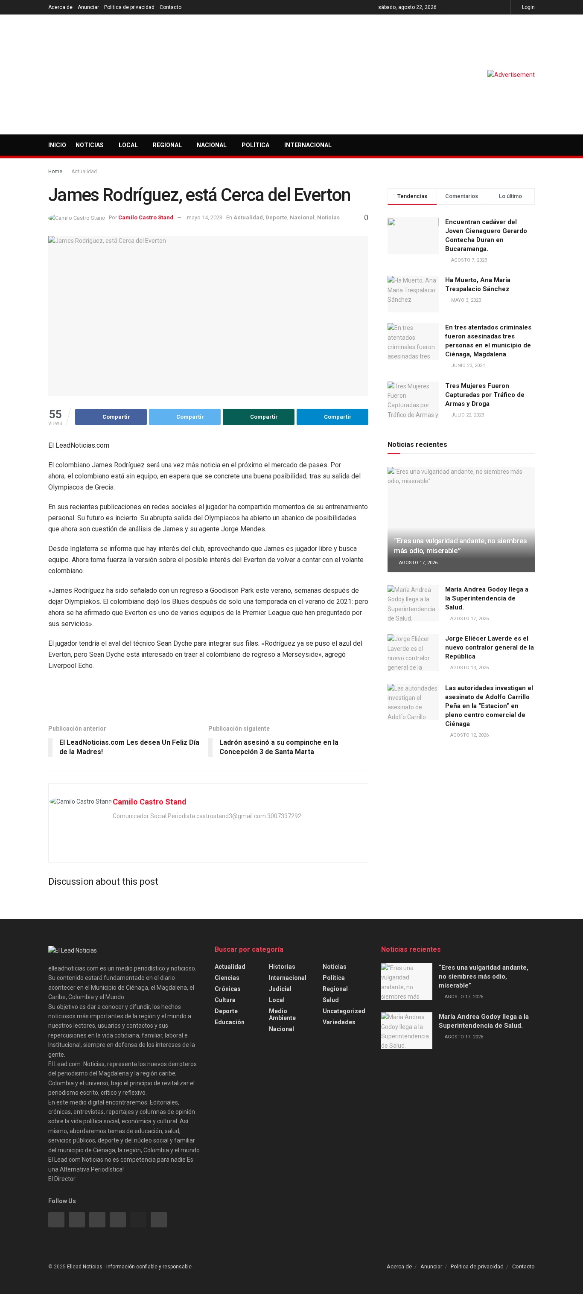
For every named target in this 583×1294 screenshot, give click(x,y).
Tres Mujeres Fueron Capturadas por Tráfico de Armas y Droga (485, 395)
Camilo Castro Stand (145, 217)
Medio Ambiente (282, 1014)
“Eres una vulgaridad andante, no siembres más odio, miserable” (483, 976)
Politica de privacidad (129, 7)
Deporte (276, 217)
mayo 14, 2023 (204, 217)
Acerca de (60, 7)
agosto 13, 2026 (469, 667)
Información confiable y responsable (149, 1267)
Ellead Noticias (84, 1267)
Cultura (225, 1000)
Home (55, 172)
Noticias (90, 145)
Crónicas (228, 988)
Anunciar (88, 7)
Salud (331, 1000)
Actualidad (84, 172)
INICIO (57, 145)
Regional (167, 145)
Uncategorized (344, 1011)
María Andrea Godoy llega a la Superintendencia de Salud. (486, 598)
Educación (230, 1022)
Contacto (170, 7)
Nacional (212, 145)
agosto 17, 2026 (417, 562)
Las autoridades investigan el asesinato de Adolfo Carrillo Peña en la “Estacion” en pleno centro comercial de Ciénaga (489, 706)
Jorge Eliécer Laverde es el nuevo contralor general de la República (489, 647)
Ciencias (227, 977)
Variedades (339, 1022)
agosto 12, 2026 (469, 735)
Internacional (308, 145)
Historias (282, 966)
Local (128, 145)
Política (255, 145)
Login (528, 7)
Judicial (280, 988)
